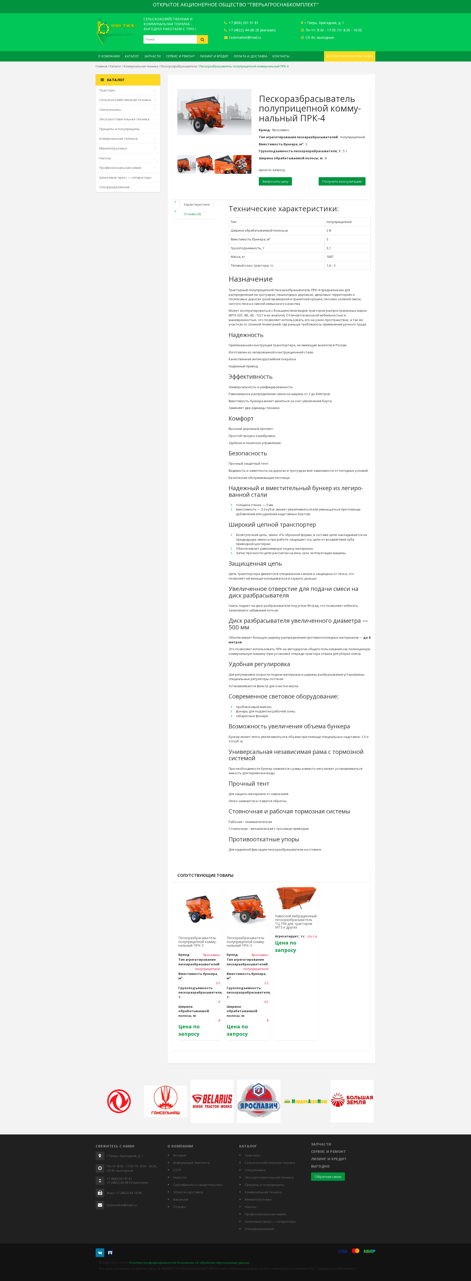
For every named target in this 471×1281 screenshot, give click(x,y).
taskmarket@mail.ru (244, 37)
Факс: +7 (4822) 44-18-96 (124, 1193)
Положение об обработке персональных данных (213, 1263)
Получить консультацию (342, 181)
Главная (101, 66)
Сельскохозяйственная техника (125, 100)
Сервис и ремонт (180, 56)
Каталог (132, 56)
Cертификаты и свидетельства (197, 1184)
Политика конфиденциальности (152, 1263)
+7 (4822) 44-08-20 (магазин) (252, 30)
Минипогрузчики (113, 148)
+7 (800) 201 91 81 (243, 22)
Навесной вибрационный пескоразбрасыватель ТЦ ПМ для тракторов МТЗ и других (296, 922)
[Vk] (100, 1252)
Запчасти (152, 56)
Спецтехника (110, 109)
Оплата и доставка (251, 56)
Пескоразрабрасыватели (178, 66)
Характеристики (197, 204)
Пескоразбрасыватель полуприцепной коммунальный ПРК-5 (197, 941)
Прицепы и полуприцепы (119, 129)
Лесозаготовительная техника (124, 119)
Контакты (281, 56)
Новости (179, 1177)
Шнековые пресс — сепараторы (125, 177)
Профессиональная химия (120, 167)
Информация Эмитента (191, 1162)
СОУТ (177, 1170)
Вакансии (180, 1199)
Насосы (105, 158)
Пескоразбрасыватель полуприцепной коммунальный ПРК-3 (246, 941)
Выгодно (320, 1166)
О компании (109, 56)
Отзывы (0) (192, 214)
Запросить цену (275, 181)
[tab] (193, 204)
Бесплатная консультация (350, 56)
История (179, 1155)
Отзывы (179, 1207)
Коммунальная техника (141, 66)
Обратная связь (327, 1177)
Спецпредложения (114, 187)
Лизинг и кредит (214, 56)
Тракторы (107, 90)
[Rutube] (110, 1252)
